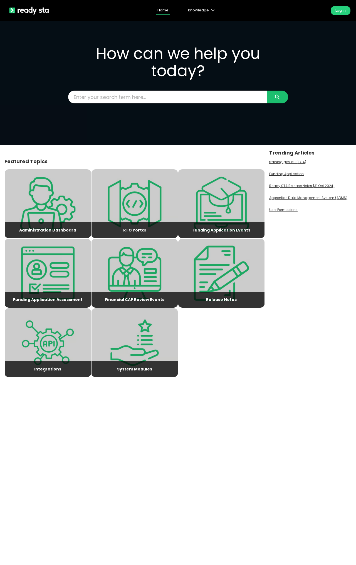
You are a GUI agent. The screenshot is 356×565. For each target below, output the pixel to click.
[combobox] (167, 97)
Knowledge (198, 10)
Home (163, 10)
